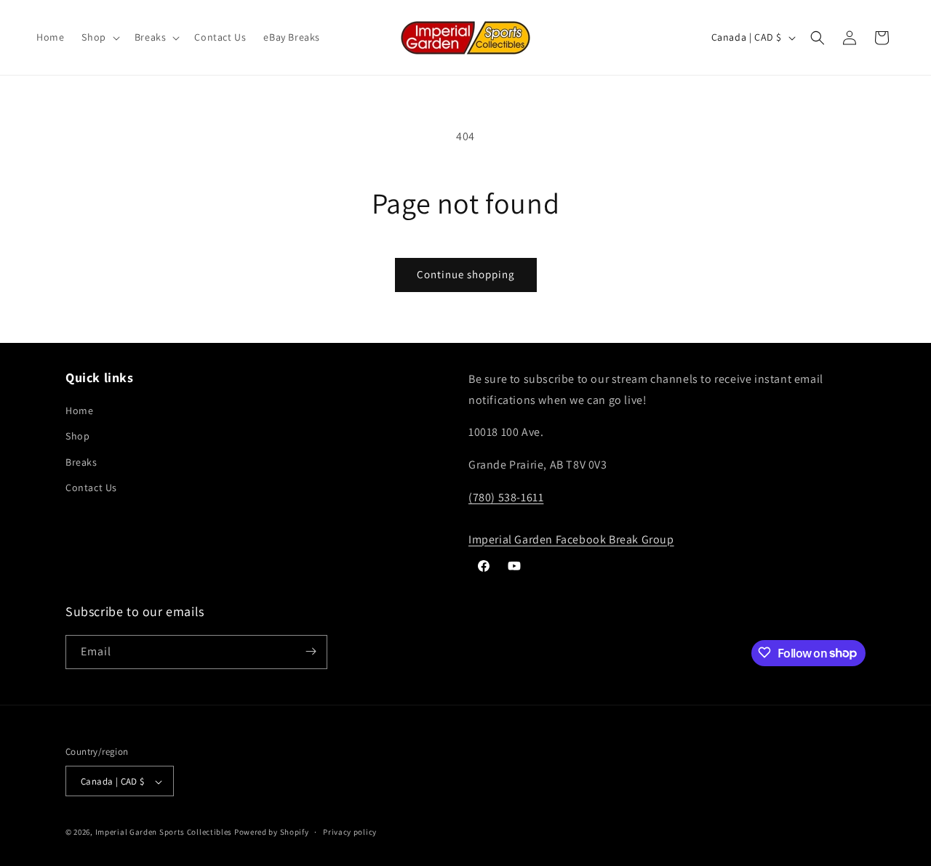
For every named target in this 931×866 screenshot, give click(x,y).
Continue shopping (466, 274)
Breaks (81, 462)
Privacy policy (350, 832)
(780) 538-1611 (505, 497)
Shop (77, 436)
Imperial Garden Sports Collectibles (164, 832)
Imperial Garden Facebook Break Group (571, 539)
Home (79, 411)
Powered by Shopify (271, 832)
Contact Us (91, 487)
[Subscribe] (311, 651)
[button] (99, 37)
